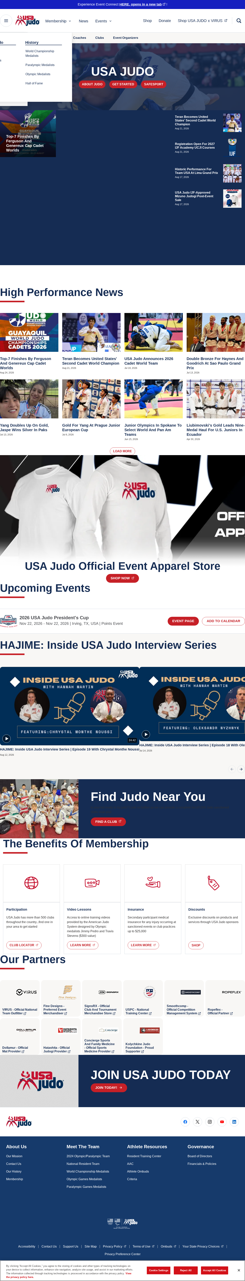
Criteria (132, 1179)
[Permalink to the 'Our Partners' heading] (69, 959)
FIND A (110, 822)
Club (26, 945)
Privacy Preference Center (122, 1254)
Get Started (123, 84)
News (83, 21)
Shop (147, 21)
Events (101, 21)
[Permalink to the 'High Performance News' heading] (127, 292)
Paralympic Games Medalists (86, 1186)
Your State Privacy (203, 1246)
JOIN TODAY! (106, 1088)
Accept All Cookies (214, 1270)
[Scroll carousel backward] (232, 769)
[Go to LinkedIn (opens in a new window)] (234, 1121)
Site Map (91, 1246)
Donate (165, 21)
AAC (130, 1163)
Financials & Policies (202, 1163)
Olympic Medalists (37, 74)
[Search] (239, 21)
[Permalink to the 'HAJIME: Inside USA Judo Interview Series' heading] (220, 645)
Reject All (186, 1270)
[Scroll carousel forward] (241, 769)
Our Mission (14, 1156)
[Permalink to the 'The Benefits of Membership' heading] (152, 844)
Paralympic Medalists (40, 65)
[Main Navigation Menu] (6, 21)
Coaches (79, 37)
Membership (55, 21)
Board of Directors (200, 1156)
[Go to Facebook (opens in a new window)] (185, 1121)
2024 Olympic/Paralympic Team (88, 1156)
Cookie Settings (158, 1270)
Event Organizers (125, 37)
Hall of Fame (34, 83)
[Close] (239, 1270)
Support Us (70, 1246)
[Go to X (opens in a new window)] (197, 1121)
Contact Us (13, 1163)
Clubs (99, 37)
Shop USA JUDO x (204, 20)
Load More (122, 451)
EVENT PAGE (183, 621)
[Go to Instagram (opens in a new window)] (209, 1121)
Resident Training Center (144, 1156)
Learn (84, 945)
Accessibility (26, 1246)
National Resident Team (83, 1163)
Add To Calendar (223, 621)
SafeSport (153, 84)
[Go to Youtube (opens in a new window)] (222, 1121)
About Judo (92, 84)
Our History (13, 1171)
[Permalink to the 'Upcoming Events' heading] (94, 588)
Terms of (143, 1246)
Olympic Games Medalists (84, 1179)
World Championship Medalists (39, 53)
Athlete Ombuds (138, 1171)
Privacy (114, 1246)
